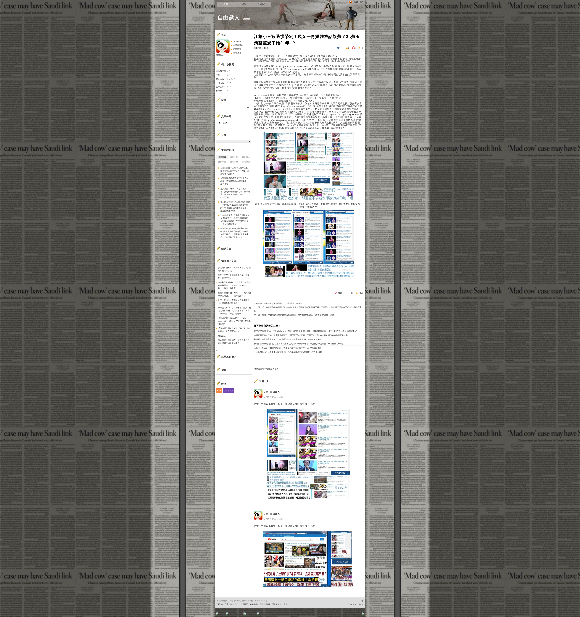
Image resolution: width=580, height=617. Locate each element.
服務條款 (254, 604)
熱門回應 (234, 162)
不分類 (299, 303)
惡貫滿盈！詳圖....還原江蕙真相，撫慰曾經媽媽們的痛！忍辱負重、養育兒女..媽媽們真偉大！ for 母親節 (235, 193)
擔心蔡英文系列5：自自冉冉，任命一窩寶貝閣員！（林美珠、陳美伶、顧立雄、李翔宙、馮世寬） (234, 285)
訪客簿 (262, 4)
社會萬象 (278, 303)
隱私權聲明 (277, 604)
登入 (344, 615)
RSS (219, 390)
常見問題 (244, 604)
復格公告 (222, 336)
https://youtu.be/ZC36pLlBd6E (282, 120)
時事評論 (268, 303)
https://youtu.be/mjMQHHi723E (298, 106)
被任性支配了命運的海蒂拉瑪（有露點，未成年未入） (233, 276)
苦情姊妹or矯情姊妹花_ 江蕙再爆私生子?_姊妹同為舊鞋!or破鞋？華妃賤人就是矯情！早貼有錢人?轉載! (298, 344)
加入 (349, 615)
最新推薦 (246, 157)
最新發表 (222, 157)
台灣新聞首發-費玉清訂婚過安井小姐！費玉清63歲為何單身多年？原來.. (234, 181)
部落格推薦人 (229, 357)
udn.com (360, 604)
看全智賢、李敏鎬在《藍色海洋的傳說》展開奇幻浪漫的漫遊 (233, 341)
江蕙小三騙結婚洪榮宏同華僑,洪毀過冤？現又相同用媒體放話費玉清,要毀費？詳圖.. (298, 315)
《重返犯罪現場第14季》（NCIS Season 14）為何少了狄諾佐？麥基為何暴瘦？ (234, 321)
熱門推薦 (246, 162)
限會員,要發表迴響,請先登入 (266, 369)
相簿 (244, 4)
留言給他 (237, 53)
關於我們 (234, 604)
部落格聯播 (228, 390)
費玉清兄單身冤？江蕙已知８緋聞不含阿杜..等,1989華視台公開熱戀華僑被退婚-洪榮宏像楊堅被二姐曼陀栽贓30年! (235, 206)
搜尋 (248, 107)
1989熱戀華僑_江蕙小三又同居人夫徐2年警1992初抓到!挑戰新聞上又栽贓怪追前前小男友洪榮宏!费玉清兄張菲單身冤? (305, 331)
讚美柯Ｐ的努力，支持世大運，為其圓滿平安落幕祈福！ (234, 269)
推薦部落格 (238, 45)
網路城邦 (357, 615)
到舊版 (247, 19)
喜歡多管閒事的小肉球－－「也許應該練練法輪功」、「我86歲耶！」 (234, 294)
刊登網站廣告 (223, 604)
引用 (350, 293)
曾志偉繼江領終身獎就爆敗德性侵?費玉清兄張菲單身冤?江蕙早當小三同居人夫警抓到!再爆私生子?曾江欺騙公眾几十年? (234, 233)
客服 (285, 604)
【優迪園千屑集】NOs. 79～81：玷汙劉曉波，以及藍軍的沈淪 (234, 330)
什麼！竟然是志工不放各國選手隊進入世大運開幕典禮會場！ (234, 301)
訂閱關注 (237, 49)
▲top (361, 601)
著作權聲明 (265, 604)
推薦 (340, 293)
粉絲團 (222, 615)
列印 (360, 293)
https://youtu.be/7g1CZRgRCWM (341, 114)
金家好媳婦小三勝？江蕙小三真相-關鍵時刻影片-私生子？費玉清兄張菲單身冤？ (234, 171)
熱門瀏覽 (222, 162)
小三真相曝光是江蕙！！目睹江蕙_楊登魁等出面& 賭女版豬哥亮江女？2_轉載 (288, 352)
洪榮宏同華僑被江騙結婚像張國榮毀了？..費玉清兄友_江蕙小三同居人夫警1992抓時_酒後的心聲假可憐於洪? (301, 335)
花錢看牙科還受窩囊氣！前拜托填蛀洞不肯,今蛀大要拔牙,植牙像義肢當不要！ (288, 339)
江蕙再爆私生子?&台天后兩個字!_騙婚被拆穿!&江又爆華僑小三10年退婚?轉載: (288, 348)
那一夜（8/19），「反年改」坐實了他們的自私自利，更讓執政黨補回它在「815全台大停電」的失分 (234, 311)
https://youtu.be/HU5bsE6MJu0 (281, 72)
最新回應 (234, 157)
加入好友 (237, 41)
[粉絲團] (217, 613)
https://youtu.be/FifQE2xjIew (303, 69)
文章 (225, 4)
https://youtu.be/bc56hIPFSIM (292, 66)
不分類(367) (224, 123)
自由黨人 (229, 17)
